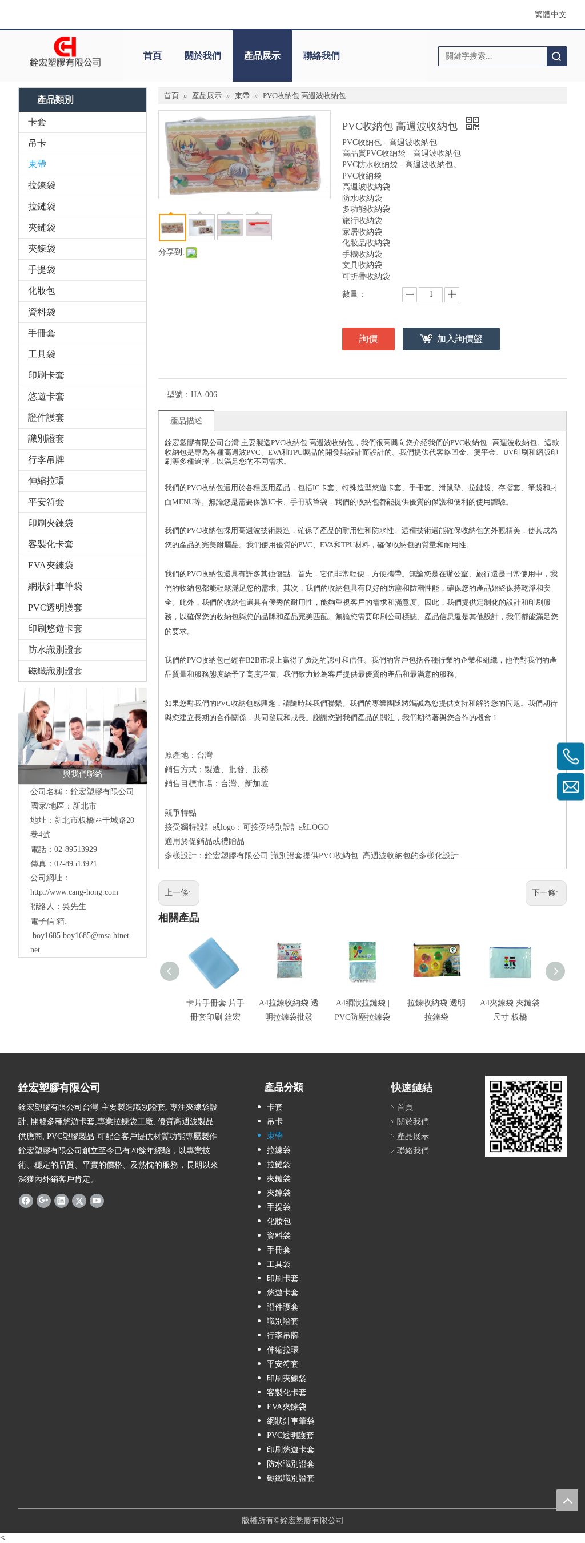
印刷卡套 (46, 375)
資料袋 (41, 312)
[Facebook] (26, 1200)
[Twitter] (79, 1200)
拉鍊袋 (41, 185)
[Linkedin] (61, 1200)
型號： (179, 394)
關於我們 (203, 55)
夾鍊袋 (41, 248)
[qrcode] (526, 1116)
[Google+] (44, 1200)
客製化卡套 (51, 544)
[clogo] (65, 52)
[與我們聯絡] (82, 736)
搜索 (556, 56)
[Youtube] (97, 1200)
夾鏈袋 (41, 227)
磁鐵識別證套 (55, 671)
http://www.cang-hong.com (74, 892)
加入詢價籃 (460, 339)
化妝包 (41, 291)
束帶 (37, 164)
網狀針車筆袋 (55, 586)
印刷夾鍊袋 (51, 523)
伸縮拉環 (46, 481)
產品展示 (262, 55)
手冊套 (41, 333)
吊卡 (37, 143)
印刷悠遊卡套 (55, 628)
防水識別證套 (55, 650)
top (567, 1500)
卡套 (37, 122)
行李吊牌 (46, 459)
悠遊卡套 (46, 396)
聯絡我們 (321, 55)
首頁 (152, 55)
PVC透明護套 (55, 607)
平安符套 (46, 502)
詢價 (368, 339)
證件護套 (46, 417)
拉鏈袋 (41, 206)
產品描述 (186, 421)
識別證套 (46, 438)
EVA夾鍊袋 (51, 565)
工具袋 (41, 354)
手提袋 (41, 269)
